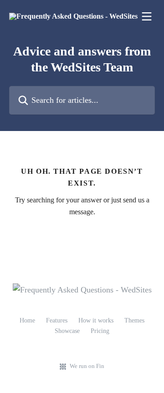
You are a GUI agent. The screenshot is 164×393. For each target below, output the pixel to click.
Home (27, 320)
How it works (95, 320)
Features (56, 320)
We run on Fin (87, 366)
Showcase (67, 331)
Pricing (100, 331)
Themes (134, 320)
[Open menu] (146, 16)
